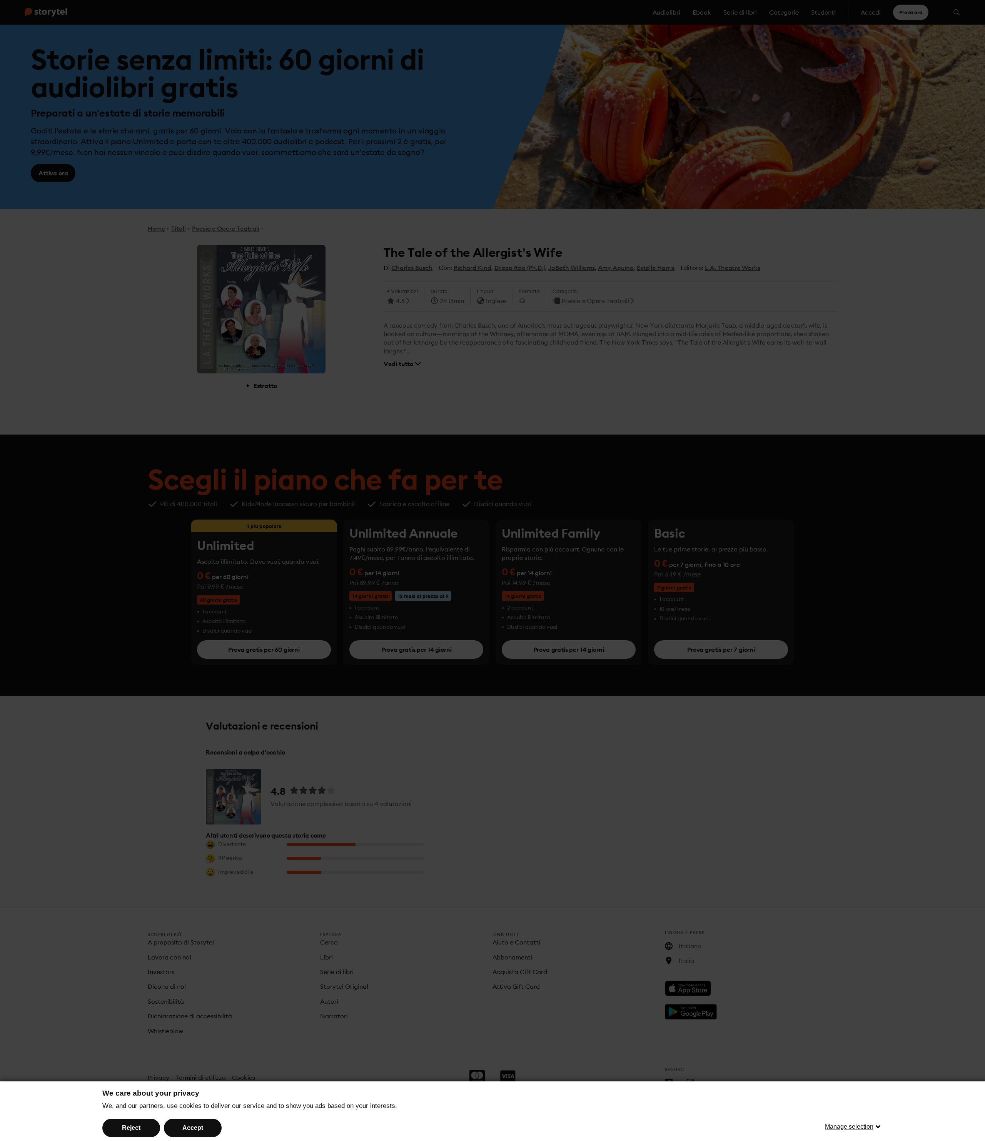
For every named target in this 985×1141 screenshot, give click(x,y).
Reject (131, 1127)
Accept (192, 1127)
